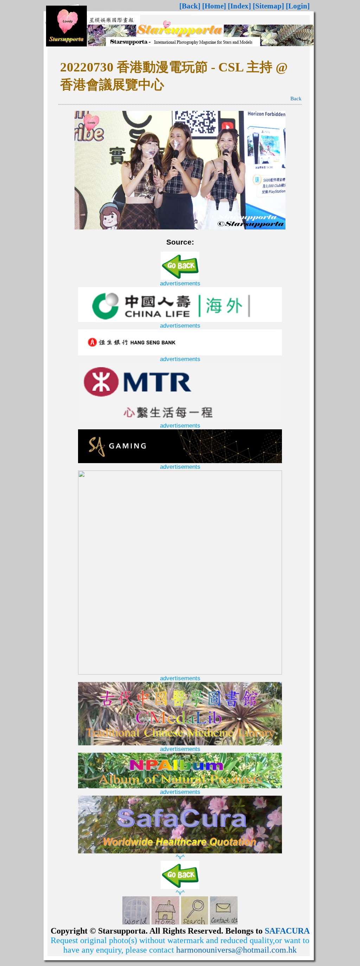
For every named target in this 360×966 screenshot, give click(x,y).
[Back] (189, 6)
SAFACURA (287, 930)
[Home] (214, 6)
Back (296, 98)
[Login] (298, 6)
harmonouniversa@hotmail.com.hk (236, 949)
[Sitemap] (268, 6)
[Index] (239, 6)
